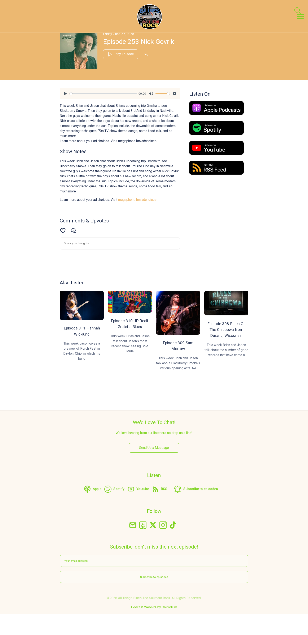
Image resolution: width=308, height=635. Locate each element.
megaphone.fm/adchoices (137, 200)
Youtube (142, 489)
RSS (164, 489)
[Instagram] (163, 525)
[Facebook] (142, 525)
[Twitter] (153, 525)
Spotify (118, 489)
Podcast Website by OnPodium (154, 607)
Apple (97, 489)
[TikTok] (173, 525)
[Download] (145, 54)
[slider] (103, 94)
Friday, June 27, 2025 (118, 34)
